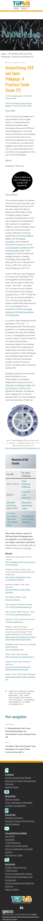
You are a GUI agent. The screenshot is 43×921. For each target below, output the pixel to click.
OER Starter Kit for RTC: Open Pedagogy (28, 519)
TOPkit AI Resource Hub (15, 867)
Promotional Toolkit (13, 855)
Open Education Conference (17, 248)
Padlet (28, 385)
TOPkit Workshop (13, 843)
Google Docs (11, 388)
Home (3, 54)
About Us (9, 886)
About (16, 8)
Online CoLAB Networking (16, 846)
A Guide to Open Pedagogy (26, 495)
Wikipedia (9, 385)
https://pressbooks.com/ (14, 649)
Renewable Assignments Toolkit (27, 505)
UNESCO (29, 236)
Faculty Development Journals (18, 874)
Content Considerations (15, 806)
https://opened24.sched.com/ (21, 607)
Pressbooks (14, 315)
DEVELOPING (10, 796)
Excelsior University (13, 373)
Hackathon (10, 839)
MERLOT (10, 495)
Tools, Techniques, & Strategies (18, 803)
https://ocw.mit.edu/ (12, 600)
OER (21, 695)
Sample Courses (12, 799)
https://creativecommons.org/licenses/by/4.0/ (22, 448)
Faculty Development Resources (19, 883)
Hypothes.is (19, 385)
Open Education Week (15, 250)
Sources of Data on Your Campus (19, 821)
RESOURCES (10, 864)
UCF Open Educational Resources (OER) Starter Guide (11, 519)
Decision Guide (11, 787)
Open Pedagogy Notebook (26, 484)
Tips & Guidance (12, 824)
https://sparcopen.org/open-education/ (20, 657)
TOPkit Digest (11, 870)
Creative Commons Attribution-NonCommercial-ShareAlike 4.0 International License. (20, 916)
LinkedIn (27, 548)
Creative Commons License (22, 691)
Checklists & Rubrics (14, 818)
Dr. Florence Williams (19, 103)
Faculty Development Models (18, 778)
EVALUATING (10, 815)
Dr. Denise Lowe (16, 96)
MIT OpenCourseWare (24, 312)
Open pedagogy (16, 700)
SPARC (8, 239)
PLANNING (9, 775)
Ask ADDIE (10, 836)
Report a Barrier (12, 889)
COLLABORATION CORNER (16, 833)
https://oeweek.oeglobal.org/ (20, 614)
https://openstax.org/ (15, 622)
